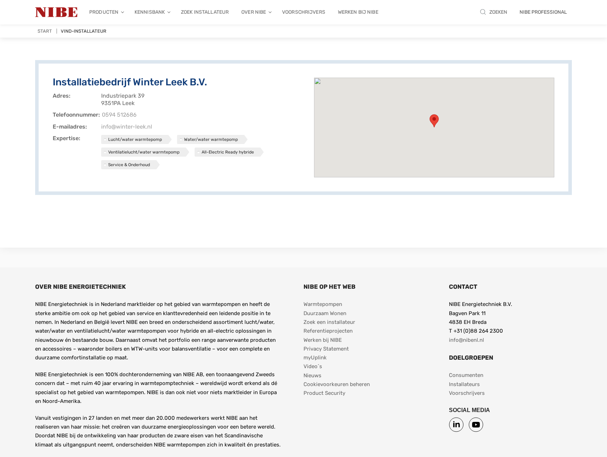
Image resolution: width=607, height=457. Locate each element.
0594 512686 (119, 114)
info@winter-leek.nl (126, 126)
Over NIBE (253, 12)
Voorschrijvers (303, 12)
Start (45, 31)
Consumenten (466, 375)
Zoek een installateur (329, 322)
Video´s (313, 366)
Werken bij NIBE (358, 12)
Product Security (324, 393)
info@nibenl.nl (466, 340)
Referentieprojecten (328, 331)
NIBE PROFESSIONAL (543, 12)
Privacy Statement (326, 349)
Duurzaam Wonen (325, 313)
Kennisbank (150, 12)
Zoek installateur (205, 12)
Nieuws (312, 375)
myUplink (315, 357)
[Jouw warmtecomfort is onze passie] (56, 12)
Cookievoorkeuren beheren (337, 384)
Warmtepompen (323, 304)
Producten (103, 12)
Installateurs (464, 384)
